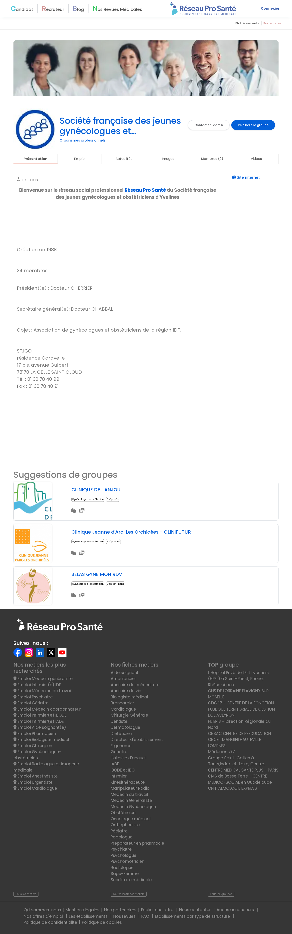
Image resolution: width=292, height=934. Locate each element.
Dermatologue (125, 727)
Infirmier (119, 776)
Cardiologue (123, 709)
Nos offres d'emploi (44, 916)
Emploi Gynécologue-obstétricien (37, 755)
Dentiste (119, 721)
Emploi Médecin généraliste (44, 679)
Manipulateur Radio (130, 788)
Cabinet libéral (115, 584)
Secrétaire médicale (131, 880)
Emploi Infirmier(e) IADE (40, 721)
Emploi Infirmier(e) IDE (38, 685)
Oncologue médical (130, 819)
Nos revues (125, 916)
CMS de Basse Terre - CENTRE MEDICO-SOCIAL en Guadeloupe (240, 779)
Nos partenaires (120, 910)
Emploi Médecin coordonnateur (48, 709)
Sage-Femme (125, 873)
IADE (115, 764)
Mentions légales (82, 910)
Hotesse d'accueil (128, 758)
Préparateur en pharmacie (137, 843)
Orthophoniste (125, 825)
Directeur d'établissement (137, 739)
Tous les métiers (25, 894)
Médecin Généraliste (131, 800)
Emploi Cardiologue (36, 788)
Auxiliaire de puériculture (135, 685)
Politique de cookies (102, 922)
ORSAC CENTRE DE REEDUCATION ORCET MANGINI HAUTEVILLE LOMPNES (239, 740)
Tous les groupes (221, 894)
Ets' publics (113, 541)
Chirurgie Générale (129, 715)
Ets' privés (113, 499)
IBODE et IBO (123, 770)
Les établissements (89, 916)
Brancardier (122, 703)
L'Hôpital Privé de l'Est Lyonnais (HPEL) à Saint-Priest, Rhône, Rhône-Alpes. (238, 679)
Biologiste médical (129, 697)
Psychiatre (121, 849)
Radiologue (122, 868)
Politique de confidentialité (50, 922)
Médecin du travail (130, 794)
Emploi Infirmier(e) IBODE (41, 715)
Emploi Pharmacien (36, 733)
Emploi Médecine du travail (44, 691)
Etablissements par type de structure (193, 916)
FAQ (145, 916)
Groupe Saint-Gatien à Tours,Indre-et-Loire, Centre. (236, 761)
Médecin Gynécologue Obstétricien (133, 810)
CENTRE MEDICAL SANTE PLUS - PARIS (243, 770)
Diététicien (121, 733)
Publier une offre (157, 910)
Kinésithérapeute (128, 782)
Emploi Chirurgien (34, 746)
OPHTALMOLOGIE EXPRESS (232, 788)
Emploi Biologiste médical (42, 739)
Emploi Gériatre (32, 703)
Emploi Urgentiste (34, 782)
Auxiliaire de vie (126, 691)
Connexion (270, 8)
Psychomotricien (127, 861)
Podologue (122, 837)
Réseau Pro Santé (145, 190)
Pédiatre (119, 831)
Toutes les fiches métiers (129, 894)
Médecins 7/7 (221, 752)
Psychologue (123, 855)
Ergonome (121, 746)
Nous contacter (195, 910)
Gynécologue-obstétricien (88, 499)
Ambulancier (123, 679)
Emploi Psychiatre (34, 697)
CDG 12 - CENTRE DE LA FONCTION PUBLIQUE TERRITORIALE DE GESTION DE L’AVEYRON (241, 709)
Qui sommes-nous (42, 910)
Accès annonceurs (236, 910)
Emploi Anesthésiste (37, 776)
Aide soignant (125, 673)
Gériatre (119, 752)
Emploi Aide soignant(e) (41, 727)
